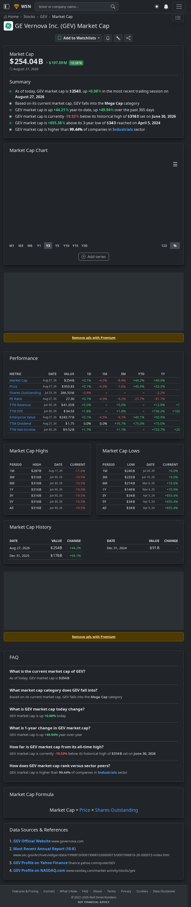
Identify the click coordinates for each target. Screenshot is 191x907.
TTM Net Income (22, 429)
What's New (68, 891)
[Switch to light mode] (156, 6)
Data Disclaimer (164, 891)
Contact (49, 891)
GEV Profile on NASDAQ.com (39, 870)
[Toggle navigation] (6, 6)
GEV (43, 16)
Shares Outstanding (25, 392)
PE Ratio (16, 399)
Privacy (126, 891)
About (97, 891)
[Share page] (128, 38)
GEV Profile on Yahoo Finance (40, 862)
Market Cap (18, 380)
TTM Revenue (20, 405)
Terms (111, 891)
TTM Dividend (20, 423)
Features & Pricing (25, 891)
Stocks (29, 16)
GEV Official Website (32, 841)
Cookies (142, 891)
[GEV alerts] (108, 38)
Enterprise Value (22, 417)
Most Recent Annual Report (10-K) (44, 848)
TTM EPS (16, 411)
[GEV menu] (178, 18)
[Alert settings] (118, 38)
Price (13, 386)
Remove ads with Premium (94, 337)
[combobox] (77, 6)
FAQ (85, 891)
